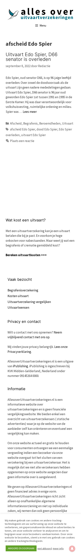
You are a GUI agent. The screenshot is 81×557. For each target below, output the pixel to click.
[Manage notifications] (72, 549)
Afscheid (16, 123)
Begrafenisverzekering (23, 290)
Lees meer (30, 112)
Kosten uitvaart (18, 296)
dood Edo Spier (47, 129)
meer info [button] (58, 548)
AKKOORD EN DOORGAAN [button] (21, 548)
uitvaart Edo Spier (33, 135)
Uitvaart (67, 123)
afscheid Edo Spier (22, 129)
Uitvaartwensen (18, 307)
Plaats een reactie (22, 141)
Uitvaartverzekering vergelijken (29, 302)
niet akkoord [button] (44, 548)
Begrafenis (30, 123)
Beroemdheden (49, 123)
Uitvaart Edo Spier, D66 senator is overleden (31, 57)
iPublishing (20, 366)
